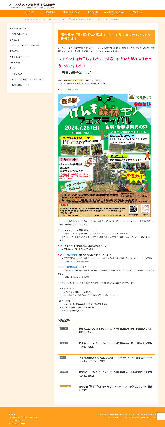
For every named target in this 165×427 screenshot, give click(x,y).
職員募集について (21, 85)
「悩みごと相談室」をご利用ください (29, 79)
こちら (75, 89)
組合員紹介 (18, 74)
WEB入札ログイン (19, 34)
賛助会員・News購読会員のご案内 (25, 45)
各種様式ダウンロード (20, 57)
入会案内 (15, 40)
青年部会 (15, 51)
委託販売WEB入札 (19, 28)
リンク (14, 68)
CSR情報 (16, 62)
